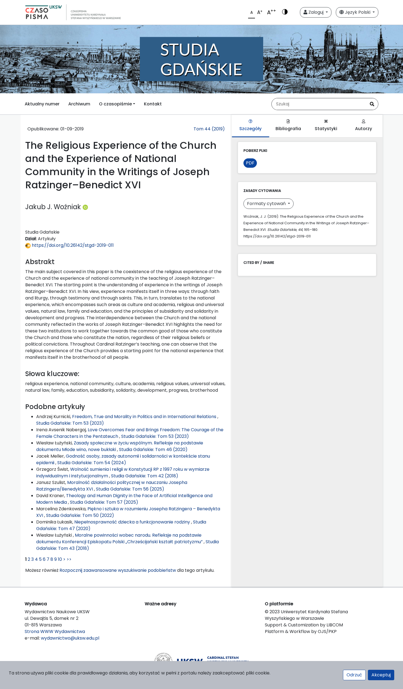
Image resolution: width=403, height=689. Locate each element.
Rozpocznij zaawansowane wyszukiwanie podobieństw (117, 570)
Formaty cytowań (267, 203)
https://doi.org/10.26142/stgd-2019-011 (72, 245)
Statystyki (326, 128)
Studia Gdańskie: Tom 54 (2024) (91, 463)
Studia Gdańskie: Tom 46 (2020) (153, 449)
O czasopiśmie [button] (115, 104)
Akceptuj (381, 675)
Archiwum (79, 104)
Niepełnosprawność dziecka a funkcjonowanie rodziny (132, 522)
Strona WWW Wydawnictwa (55, 631)
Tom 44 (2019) (209, 129)
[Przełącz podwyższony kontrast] (284, 12)
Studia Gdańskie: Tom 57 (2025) (104, 502)
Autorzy (363, 128)
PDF (250, 163)
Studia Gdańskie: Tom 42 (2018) (144, 476)
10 (60, 559)
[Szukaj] (372, 104)
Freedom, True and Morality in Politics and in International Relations (144, 416)
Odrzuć (354, 675)
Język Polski (357, 12)
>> (69, 559)
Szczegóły (250, 128)
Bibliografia (288, 128)
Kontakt (153, 104)
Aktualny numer (42, 104)
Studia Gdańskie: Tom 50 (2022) (80, 515)
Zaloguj (316, 12)
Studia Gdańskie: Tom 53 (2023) (70, 423)
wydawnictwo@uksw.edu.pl (70, 638)
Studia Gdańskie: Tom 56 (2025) (130, 489)
